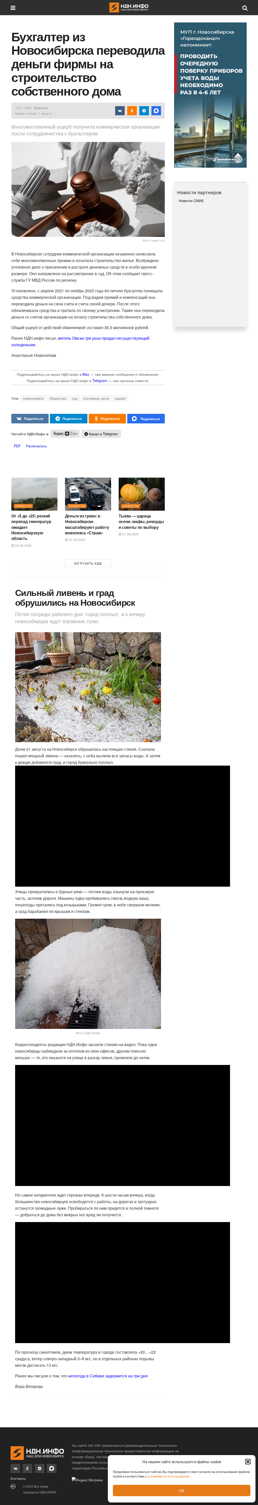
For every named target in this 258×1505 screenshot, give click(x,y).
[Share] (30, 418)
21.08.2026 (76, 539)
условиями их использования (168, 1476)
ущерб (120, 398)
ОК (181, 1490)
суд (75, 398)
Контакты (18, 1478)
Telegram (99, 380)
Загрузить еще (88, 563)
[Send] (146, 418)
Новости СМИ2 (191, 200)
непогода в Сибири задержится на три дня (108, 1376)
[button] (247, 1461)
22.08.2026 (22, 545)
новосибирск (33, 398)
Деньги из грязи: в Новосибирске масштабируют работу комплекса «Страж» (87, 524)
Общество (58, 398)
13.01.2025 (23, 107)
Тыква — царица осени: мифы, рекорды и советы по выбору (141, 521)
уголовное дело (96, 398)
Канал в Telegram (103, 433)
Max (85, 374)
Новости (40, 107)
